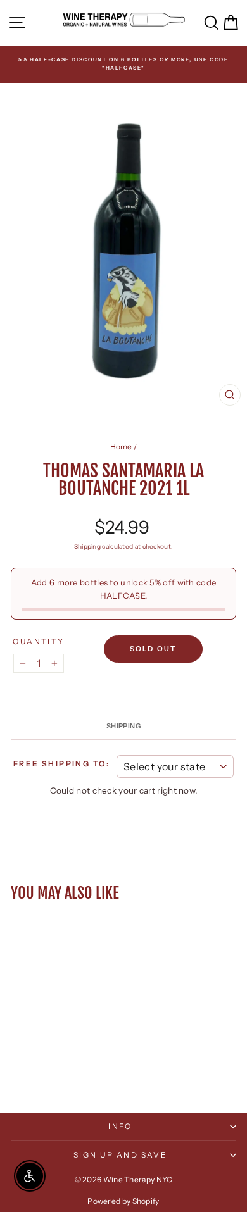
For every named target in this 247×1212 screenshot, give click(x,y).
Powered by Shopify (123, 1201)
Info (120, 1126)
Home (121, 446)
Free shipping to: (61, 763)
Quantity (38, 641)
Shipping (87, 546)
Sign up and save (120, 1154)
